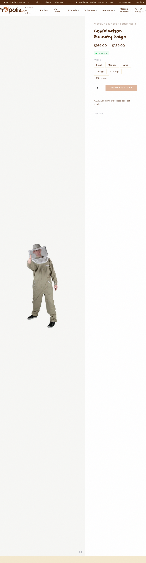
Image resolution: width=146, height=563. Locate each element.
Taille (97, 60)
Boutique (111, 24)
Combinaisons (128, 24)
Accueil (98, 24)
